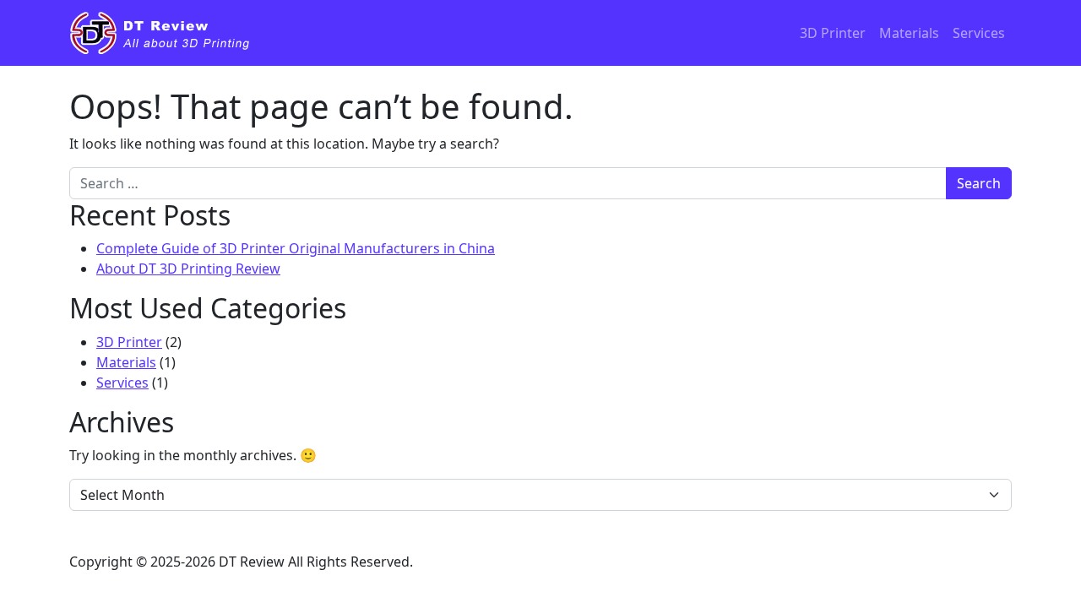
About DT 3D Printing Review (188, 268)
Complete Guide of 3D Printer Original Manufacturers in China (295, 248)
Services (979, 33)
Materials (909, 33)
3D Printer (833, 33)
